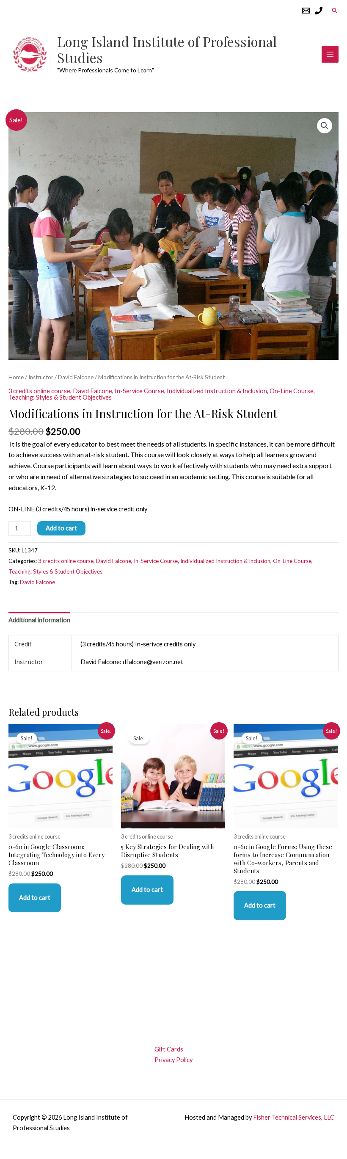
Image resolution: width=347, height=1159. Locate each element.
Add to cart (61, 528)
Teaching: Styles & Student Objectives (60, 397)
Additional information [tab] (39, 620)
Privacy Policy (173, 1059)
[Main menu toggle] (330, 54)
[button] (335, 10)
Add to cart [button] (34, 897)
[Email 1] (306, 10)
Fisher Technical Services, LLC (293, 1117)
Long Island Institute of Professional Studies (167, 49)
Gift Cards (168, 1049)
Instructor (40, 377)
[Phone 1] (318, 10)
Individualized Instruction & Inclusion (217, 391)
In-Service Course (139, 391)
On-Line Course (292, 391)
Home (16, 377)
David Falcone (76, 377)
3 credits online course (39, 391)
